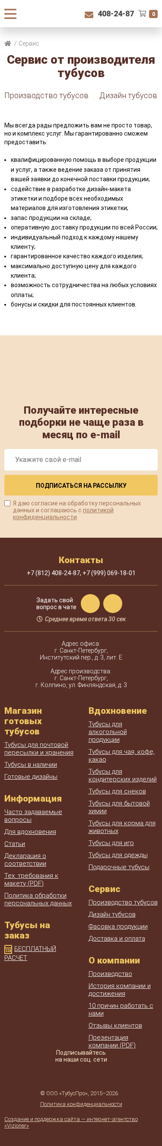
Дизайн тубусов (128, 95)
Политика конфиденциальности (81, 1104)
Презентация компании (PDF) (112, 1041)
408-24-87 (116, 13)
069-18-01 (109, 573)
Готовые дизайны (30, 777)
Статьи (14, 844)
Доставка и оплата (117, 938)
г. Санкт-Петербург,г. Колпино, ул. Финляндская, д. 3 (81, 681)
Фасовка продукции (118, 926)
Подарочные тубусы (119, 867)
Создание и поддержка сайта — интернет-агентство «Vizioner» (71, 1122)
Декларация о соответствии (25, 859)
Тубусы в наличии (30, 764)
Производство (110, 974)
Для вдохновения (30, 832)
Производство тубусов (46, 95)
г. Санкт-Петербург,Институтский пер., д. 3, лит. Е (81, 654)
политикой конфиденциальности (63, 513)
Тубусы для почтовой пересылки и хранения (38, 748)
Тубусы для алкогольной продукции (108, 731)
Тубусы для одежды (118, 855)
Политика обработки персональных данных (38, 899)
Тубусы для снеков (117, 791)
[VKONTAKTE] (81, 1074)
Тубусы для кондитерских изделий (123, 775)
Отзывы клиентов (115, 1025)
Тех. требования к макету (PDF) (31, 879)
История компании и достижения (120, 989)
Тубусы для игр (111, 843)
